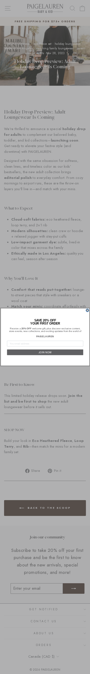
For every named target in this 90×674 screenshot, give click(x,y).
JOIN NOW (44, 352)
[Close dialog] (87, 310)
